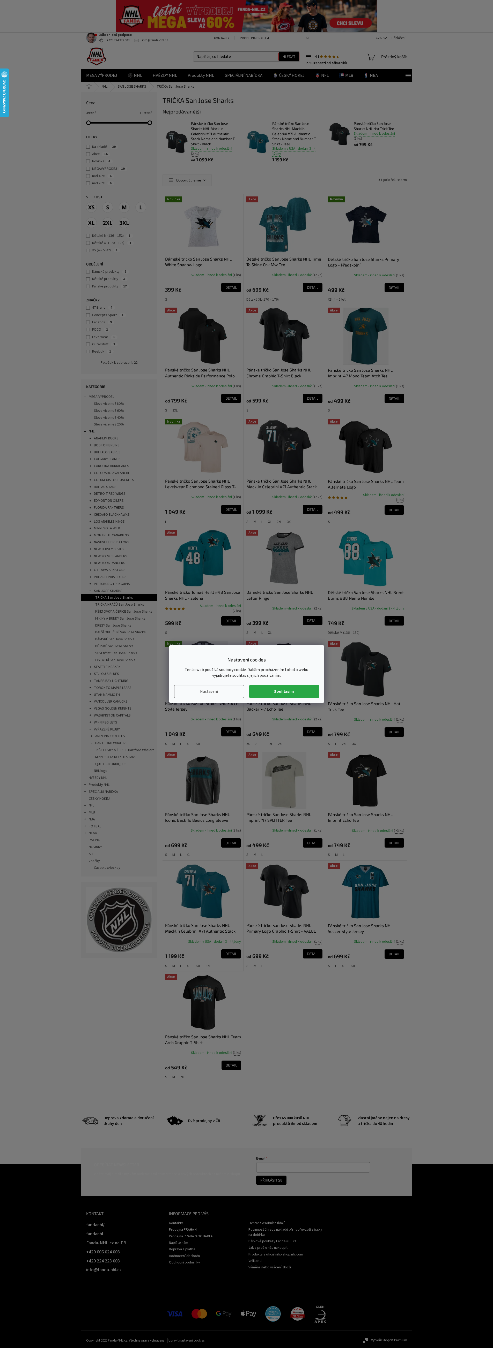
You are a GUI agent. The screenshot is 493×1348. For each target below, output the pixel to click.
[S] (107, 207)
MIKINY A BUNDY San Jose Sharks (120, 618)
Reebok (101, 351)
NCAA (93, 833)
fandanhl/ (95, 1225)
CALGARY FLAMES (107, 459)
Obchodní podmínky (184, 1262)
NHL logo (100, 770)
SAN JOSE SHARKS (108, 590)
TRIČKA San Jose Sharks (114, 597)
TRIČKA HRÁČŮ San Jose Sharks (119, 604)
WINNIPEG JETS (105, 722)
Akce (100, 154)
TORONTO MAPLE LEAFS (112, 687)
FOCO (100, 329)
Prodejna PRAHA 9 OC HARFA (191, 1236)
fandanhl (94, 1234)
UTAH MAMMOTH (107, 694)
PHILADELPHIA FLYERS (110, 577)
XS (248, 744)
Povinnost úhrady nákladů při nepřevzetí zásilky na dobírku (285, 1232)
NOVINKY (95, 847)
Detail (231, 287)
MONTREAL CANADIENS (111, 535)
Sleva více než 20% (109, 424)
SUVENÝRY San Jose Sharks (116, 653)
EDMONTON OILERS (109, 500)
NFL (91, 805)
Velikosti (255, 1260)
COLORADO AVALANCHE (112, 473)
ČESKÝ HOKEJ (99, 798)
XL (269, 521)
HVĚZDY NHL (98, 777)
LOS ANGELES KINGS (109, 521)
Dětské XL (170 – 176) (111, 243)
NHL (91, 431)
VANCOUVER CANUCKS (111, 701)
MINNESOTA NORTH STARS (115, 757)
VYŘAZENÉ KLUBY (107, 729)
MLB (92, 812)
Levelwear (103, 337)
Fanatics (102, 322)
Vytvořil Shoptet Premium (389, 1340)
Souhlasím (284, 691)
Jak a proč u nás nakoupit (268, 1247)
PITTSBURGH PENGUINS (112, 584)
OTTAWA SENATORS (110, 570)
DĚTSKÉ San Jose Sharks (114, 646)
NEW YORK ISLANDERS (110, 556)
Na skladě (104, 146)
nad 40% (102, 176)
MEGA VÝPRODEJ (101, 396)
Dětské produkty (108, 278)
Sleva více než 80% (109, 403)
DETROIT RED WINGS (110, 493)
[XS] (91, 207)
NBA (92, 819)
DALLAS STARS (105, 487)
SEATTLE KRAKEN (107, 666)
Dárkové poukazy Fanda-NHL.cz (272, 1241)
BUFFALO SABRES (107, 452)
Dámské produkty (109, 271)
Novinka (101, 161)
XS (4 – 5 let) (104, 250)
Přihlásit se (271, 1180)
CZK (379, 38)
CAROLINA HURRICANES (111, 466)
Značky (94, 861)
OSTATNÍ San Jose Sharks (115, 660)
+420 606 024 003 (103, 1252)
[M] (124, 207)
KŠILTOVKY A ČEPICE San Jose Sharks (123, 611)
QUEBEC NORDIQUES (111, 764)
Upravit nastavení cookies (186, 1340)
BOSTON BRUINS (107, 445)
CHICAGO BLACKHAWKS (112, 514)
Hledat (289, 56)
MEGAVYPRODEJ (108, 168)
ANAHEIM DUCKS (106, 438)
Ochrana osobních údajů (266, 1223)
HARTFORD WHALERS (111, 743)
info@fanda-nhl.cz (104, 1270)
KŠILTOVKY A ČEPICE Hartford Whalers (125, 750)
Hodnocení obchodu (184, 1256)
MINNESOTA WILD (107, 528)
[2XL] (107, 223)
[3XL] (124, 223)
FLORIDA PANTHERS (109, 507)
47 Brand (102, 307)
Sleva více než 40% (109, 417)
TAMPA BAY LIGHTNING (111, 680)
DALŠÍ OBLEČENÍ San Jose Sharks (120, 632)
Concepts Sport (107, 315)
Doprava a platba (182, 1249)
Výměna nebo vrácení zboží (269, 1267)
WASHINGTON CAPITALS (112, 715)
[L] (141, 207)
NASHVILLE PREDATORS (111, 542)
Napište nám (178, 1242)
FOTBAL (95, 826)
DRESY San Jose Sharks (113, 625)
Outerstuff (103, 344)
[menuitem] (101, 75)
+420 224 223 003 (103, 1261)
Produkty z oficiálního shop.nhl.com (275, 1254)
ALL (91, 854)
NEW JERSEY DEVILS (109, 549)
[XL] (91, 223)
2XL (175, 410)
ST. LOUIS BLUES (106, 673)
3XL (289, 521)
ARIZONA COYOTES (110, 736)
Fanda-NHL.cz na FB (106, 1243)
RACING (94, 840)
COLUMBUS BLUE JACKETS (114, 480)
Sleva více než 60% (109, 410)
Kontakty (222, 38)
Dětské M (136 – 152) (111, 235)
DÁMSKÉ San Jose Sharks (114, 639)
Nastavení (209, 691)
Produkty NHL (99, 784)
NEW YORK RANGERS (109, 563)
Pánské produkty (109, 286)
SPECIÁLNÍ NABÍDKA (103, 791)
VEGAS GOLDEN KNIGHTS (112, 708)
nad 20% (102, 183)
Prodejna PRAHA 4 (254, 38)
